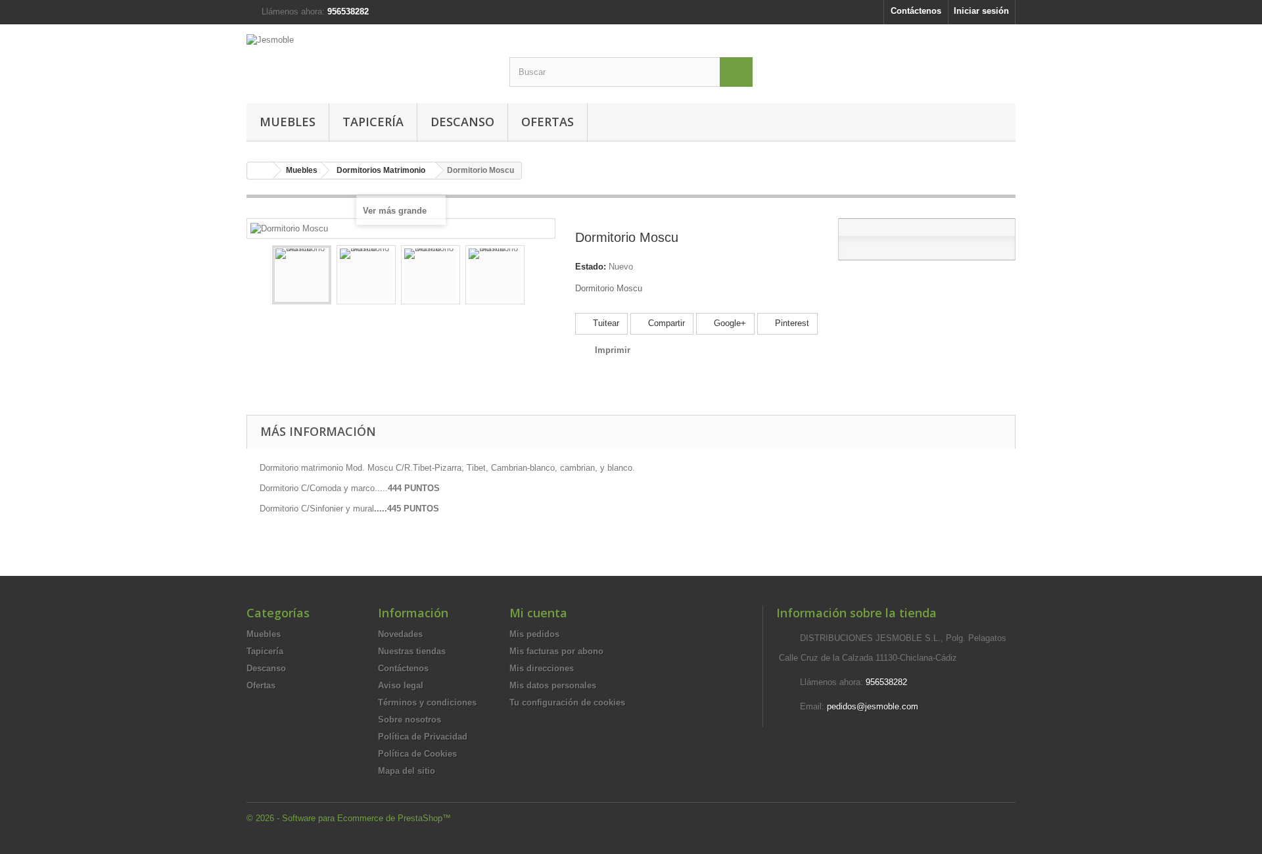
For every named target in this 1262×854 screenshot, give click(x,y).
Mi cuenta (538, 613)
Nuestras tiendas (412, 651)
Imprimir (612, 350)
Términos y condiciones (427, 702)
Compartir (665, 323)
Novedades (400, 634)
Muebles (288, 122)
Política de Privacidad (422, 737)
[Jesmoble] (368, 57)
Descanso (462, 122)
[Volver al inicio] (260, 170)
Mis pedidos (534, 634)
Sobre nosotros (409, 719)
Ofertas (547, 122)
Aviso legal (400, 685)
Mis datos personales (552, 685)
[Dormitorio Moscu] (302, 275)
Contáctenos (916, 11)
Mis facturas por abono (556, 651)
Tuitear (604, 323)
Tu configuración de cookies (567, 702)
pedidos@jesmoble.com (872, 706)
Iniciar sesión (981, 11)
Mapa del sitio (406, 771)
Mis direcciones (541, 668)
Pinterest (790, 323)
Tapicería (373, 122)
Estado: (590, 267)
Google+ (728, 323)
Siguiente (536, 276)
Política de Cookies (417, 754)
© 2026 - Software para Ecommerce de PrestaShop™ (348, 818)
